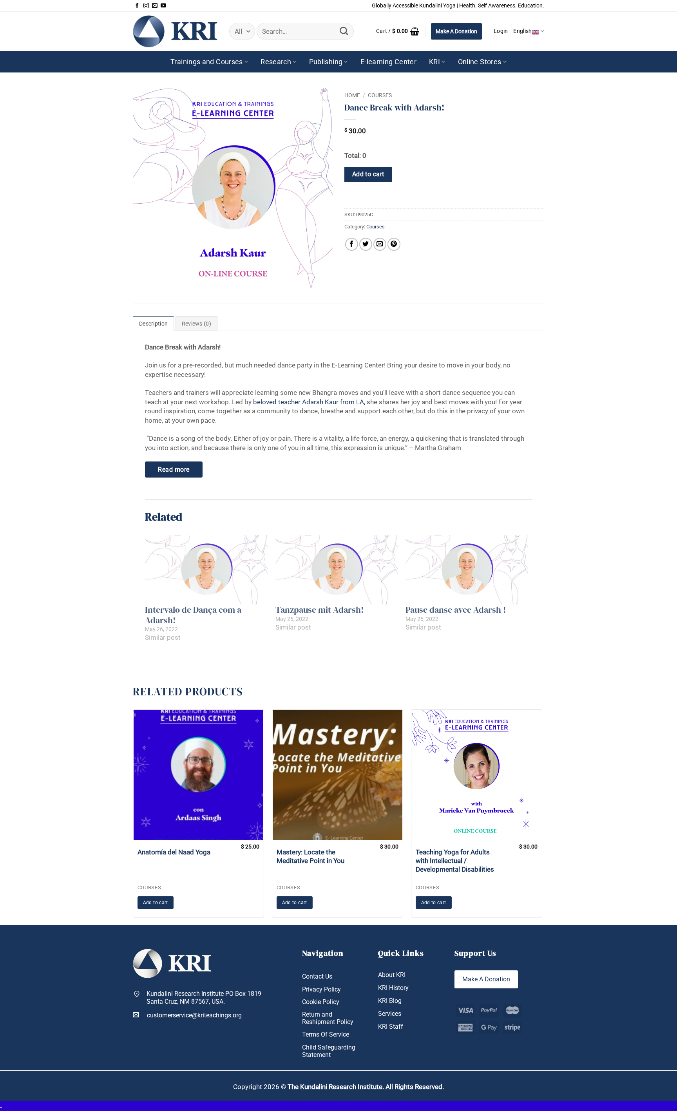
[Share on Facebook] (351, 244)
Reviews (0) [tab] (196, 323)
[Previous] (131, 816)
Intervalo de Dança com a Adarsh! (193, 615)
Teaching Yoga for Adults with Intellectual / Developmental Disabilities (455, 860)
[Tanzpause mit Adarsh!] (336, 570)
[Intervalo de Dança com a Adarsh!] (206, 570)
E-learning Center (388, 62)
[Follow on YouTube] (163, 6)
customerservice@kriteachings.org (194, 1015)
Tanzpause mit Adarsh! (319, 609)
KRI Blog (390, 1000)
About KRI (391, 975)
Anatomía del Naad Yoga (174, 852)
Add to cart (368, 174)
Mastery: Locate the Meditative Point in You (310, 856)
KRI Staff (390, 1026)
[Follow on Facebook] (137, 6)
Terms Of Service (325, 1034)
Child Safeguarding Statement (328, 1051)
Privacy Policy (321, 989)
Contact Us (317, 976)
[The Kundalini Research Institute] (175, 31)
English (522, 31)
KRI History (393, 988)
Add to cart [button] (155, 902)
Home (352, 95)
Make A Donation (456, 31)
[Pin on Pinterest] (393, 244)
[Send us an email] (154, 6)
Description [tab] (153, 323)
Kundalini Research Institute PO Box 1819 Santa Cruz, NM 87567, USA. (204, 997)
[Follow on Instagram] (146, 6)
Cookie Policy (320, 1002)
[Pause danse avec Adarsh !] (466, 570)
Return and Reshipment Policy (327, 1018)
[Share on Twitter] (365, 244)
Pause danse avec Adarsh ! (455, 609)
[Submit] (343, 31)
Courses (380, 95)
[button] (397, 31)
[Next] (544, 816)
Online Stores (479, 62)
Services (389, 1013)
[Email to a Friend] (379, 244)
